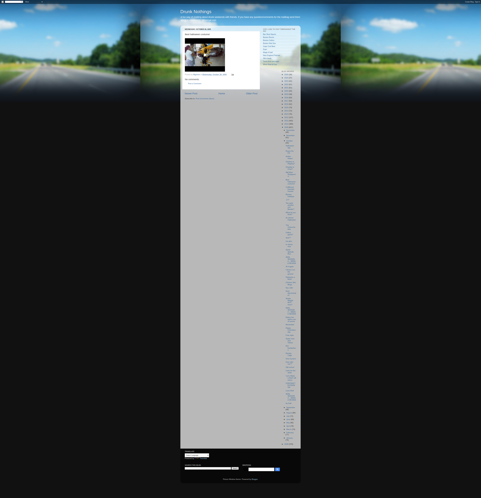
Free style (290, 335)
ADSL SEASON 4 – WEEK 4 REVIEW (291, 397)
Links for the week (290, 372)
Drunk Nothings (195, 11)
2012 (286, 117)
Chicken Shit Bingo (291, 283)
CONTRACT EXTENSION (290, 385)
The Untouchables (290, 227)
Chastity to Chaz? (290, 168)
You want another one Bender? (290, 206)
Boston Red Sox (269, 43)
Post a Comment (194, 84)
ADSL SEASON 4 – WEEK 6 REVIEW (291, 260)
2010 (286, 124)
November (290, 135)
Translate (203, 458)
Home (221, 93)
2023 (286, 81)
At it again (290, 266)
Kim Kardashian (291, 348)
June (288, 419)
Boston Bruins (268, 37)
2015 (286, 107)
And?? (288, 238)
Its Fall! (288, 403)
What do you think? (291, 213)
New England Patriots (271, 55)
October (289, 141)
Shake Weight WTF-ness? (289, 302)
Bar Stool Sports (269, 34)
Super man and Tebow (290, 341)
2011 (286, 121)
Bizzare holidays (290, 195)
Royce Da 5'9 (289, 152)
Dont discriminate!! (291, 293)
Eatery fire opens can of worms (291, 319)
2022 (286, 84)
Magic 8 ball (268, 52)
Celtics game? (289, 234)
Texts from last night (271, 61)
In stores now (289, 245)
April (288, 426)
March (289, 429)
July (288, 416)
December (290, 130)
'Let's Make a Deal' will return (291, 378)
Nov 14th (289, 288)
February (290, 433)
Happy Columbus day (291, 330)
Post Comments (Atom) (205, 99)
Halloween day (290, 147)
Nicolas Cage (289, 354)
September (290, 407)
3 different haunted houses (290, 189)
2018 (286, 98)
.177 (287, 200)
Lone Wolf (290, 391)
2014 (286, 111)
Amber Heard (289, 157)
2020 (286, 91)
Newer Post (191, 93)
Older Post (251, 93)
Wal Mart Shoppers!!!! (291, 174)
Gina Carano (291, 359)
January (289, 438)
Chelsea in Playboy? (290, 163)
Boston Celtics (268, 40)
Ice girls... (289, 241)
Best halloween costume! (291, 182)
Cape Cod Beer (269, 46)
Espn (265, 49)
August (289, 413)
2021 (286, 88)
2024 (286, 78)
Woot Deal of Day (270, 64)
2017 (286, 101)
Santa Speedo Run (290, 252)
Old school (290, 367)
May (288, 423)
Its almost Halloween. (291, 220)
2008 (286, 444)
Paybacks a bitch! (290, 278)
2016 (286, 104)
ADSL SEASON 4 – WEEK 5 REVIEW (291, 311)
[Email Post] (232, 74)
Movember (290, 325)
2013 (286, 114)
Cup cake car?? (289, 363)
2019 (286, 94)
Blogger (255, 479)
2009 (286, 127)
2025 (286, 74)
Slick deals (267, 58)
